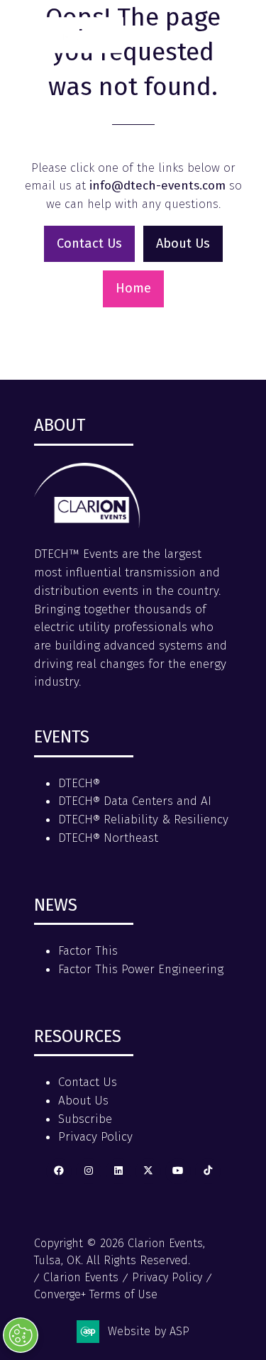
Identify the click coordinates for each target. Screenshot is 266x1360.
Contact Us (87, 1082)
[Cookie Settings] (20, 1335)
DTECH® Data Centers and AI (134, 801)
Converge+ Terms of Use (95, 1294)
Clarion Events (80, 1277)
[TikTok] (208, 1171)
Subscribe (85, 1119)
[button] (236, 30)
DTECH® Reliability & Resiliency (143, 819)
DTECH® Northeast (108, 837)
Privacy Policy (95, 1136)
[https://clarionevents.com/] (87, 524)
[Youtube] (178, 1171)
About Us (83, 1100)
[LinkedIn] (118, 1171)
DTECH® (79, 783)
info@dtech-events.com (157, 185)
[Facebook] (59, 1171)
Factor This (88, 950)
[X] (148, 1171)
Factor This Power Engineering (140, 969)
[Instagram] (88, 1171)
